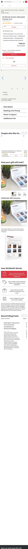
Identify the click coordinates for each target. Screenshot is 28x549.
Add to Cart (14, 54)
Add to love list (18, 23)
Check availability (9, 58)
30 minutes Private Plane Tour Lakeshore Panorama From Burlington (12, 151)
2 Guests (9, 27)
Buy (16, 155)
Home (2, 10)
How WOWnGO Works (8, 52)
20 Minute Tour (14, 38)
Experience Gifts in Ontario (11, 10)
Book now (14, 65)
